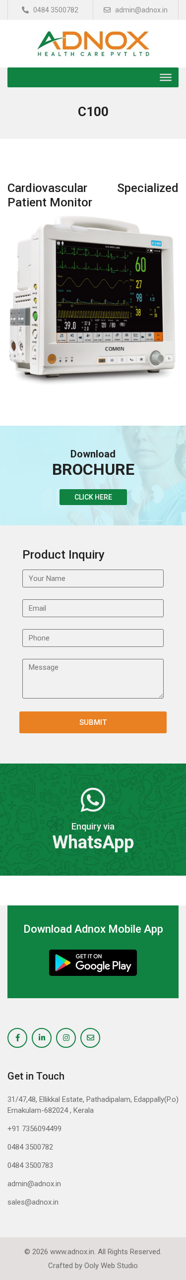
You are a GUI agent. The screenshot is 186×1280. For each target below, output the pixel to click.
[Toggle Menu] (166, 77)
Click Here (93, 497)
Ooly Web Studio (111, 1265)
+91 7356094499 (34, 1128)
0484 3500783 (30, 1165)
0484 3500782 (55, 10)
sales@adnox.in (33, 1202)
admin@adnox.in (141, 10)
